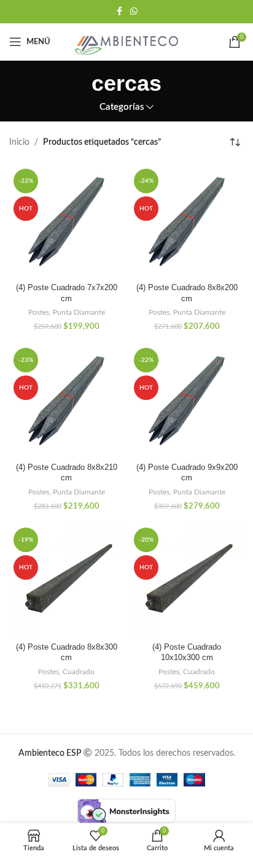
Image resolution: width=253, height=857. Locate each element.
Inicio (19, 142)
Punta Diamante (79, 312)
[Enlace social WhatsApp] (133, 11)
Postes (38, 312)
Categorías (121, 107)
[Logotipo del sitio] (126, 41)
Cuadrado (79, 671)
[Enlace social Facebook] (119, 11)
